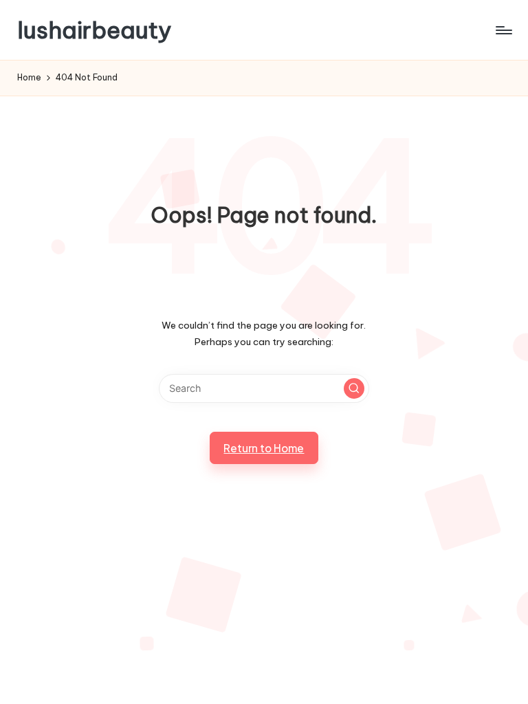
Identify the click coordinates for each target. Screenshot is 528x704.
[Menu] (503, 30)
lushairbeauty (94, 30)
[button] (354, 388)
